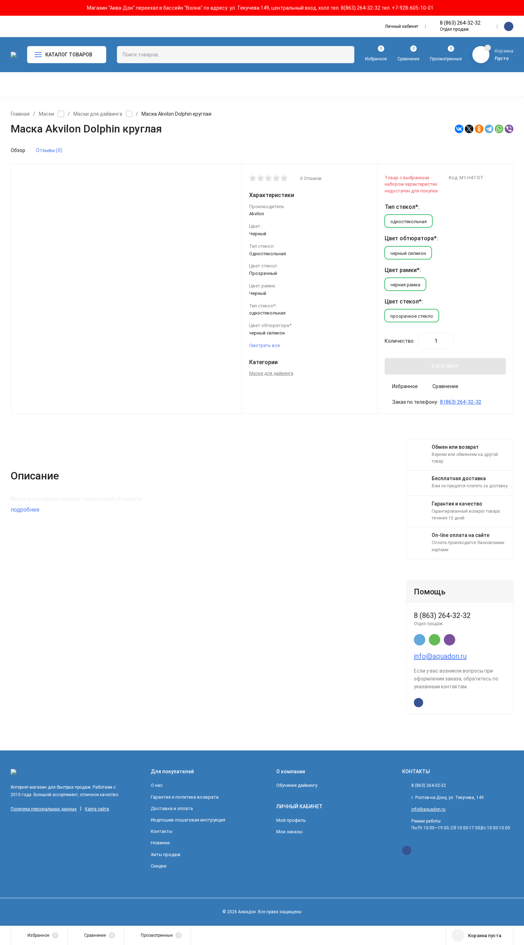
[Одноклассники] (479, 129)
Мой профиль (291, 820)
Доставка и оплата (172, 808)
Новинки (160, 842)
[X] (469, 129)
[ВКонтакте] (459, 129)
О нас (157, 785)
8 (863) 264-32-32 (460, 23)
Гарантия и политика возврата (185, 797)
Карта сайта (97, 808)
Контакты (162, 831)
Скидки (158, 866)
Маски (46, 113)
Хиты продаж (165, 854)
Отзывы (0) (49, 150)
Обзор (18, 150)
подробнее (26, 509)
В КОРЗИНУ (445, 366)
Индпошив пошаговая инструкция (188, 820)
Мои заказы (289, 831)
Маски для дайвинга (97, 113)
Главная (20, 113)
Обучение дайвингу (296, 785)
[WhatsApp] (499, 129)
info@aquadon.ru (440, 656)
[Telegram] (489, 129)
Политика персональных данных (44, 808)
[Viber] (509, 129)
